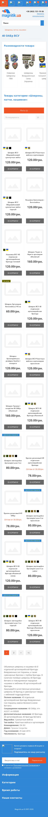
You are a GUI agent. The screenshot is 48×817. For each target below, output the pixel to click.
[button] (20, 3)
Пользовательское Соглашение (26, 765)
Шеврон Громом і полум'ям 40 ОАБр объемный (13, 408)
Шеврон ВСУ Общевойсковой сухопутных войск (13, 155)
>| (29, 653)
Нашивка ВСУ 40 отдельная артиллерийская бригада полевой (13, 258)
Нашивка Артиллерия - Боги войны (35, 201)
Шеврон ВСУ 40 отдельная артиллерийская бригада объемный (35, 412)
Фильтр (24, 110)
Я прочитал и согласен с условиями (22, 766)
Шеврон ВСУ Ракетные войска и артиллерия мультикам (35, 361)
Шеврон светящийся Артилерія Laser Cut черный (13, 623)
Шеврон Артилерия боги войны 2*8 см (13, 305)
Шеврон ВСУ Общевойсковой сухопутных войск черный (13, 206)
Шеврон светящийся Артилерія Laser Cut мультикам (35, 518)
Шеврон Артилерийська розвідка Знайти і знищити (13, 359)
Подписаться (37, 760)
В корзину (13, 169)
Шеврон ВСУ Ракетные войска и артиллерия (35, 154)
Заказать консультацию (38, 14)
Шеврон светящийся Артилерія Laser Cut (13, 461)
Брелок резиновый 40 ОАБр (13, 514)
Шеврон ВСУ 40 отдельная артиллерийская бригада (35, 310)
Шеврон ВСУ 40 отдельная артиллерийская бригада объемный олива (13, 571)
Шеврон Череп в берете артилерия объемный (35, 254)
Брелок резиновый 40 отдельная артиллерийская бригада (35, 461)
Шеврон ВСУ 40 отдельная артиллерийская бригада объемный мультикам (35, 625)
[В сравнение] (21, 181)
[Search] (42, 23)
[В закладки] (21, 541)
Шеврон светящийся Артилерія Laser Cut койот (35, 568)
